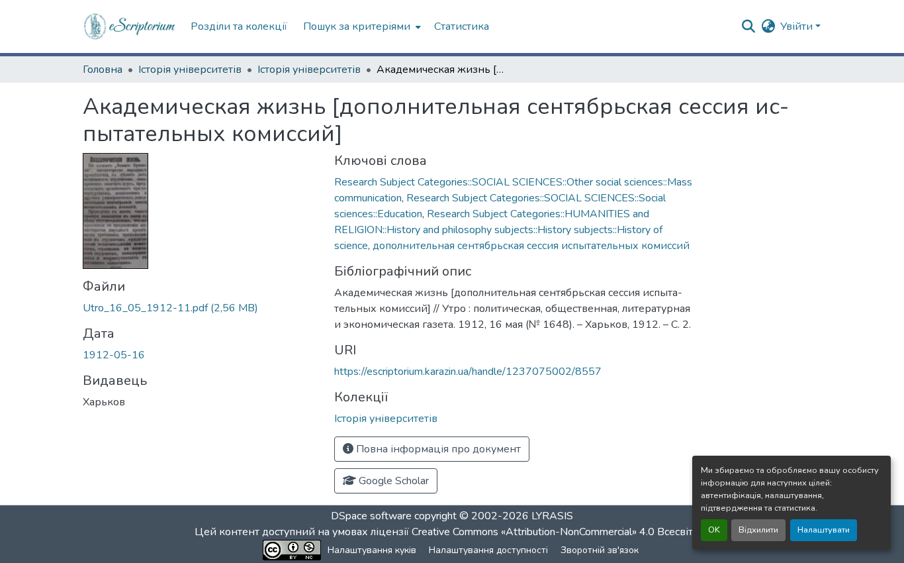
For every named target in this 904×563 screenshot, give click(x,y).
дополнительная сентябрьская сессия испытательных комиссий (531, 245)
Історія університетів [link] (190, 69)
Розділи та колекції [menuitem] (239, 26)
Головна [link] (102, 69)
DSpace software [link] (371, 516)
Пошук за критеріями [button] (356, 26)
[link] (200, 308)
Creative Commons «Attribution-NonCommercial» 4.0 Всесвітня (559, 532)
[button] (130, 26)
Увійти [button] (797, 26)
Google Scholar (392, 481)
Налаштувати (823, 530)
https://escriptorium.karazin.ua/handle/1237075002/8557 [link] (468, 371)
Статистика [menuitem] (461, 26)
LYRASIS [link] (552, 516)
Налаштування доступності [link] (488, 550)
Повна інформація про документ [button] (437, 449)
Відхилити (758, 530)
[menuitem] (360, 26)
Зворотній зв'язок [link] (600, 550)
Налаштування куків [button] (372, 550)
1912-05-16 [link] (114, 355)
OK (714, 530)
